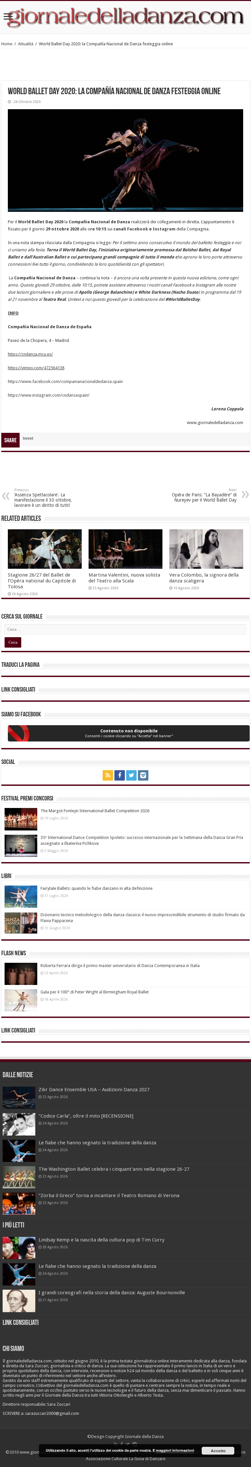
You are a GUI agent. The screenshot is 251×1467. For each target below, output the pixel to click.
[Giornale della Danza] (125, 17)
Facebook (138, 229)
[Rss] (108, 775)
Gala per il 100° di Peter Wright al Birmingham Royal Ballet (95, 992)
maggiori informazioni (175, 1450)
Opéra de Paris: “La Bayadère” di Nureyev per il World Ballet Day (204, 495)
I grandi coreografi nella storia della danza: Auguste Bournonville (112, 1293)
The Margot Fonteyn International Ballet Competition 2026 (95, 810)
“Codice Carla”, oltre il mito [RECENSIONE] (86, 1116)
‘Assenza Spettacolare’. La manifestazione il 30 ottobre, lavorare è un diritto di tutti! (43, 498)
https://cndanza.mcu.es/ (30, 354)
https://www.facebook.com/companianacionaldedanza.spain (65, 381)
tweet (28, 438)
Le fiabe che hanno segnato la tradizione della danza (97, 1143)
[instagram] (143, 775)
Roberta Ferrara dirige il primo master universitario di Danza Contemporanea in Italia (120, 965)
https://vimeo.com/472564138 (36, 367)
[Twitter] (131, 775)
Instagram (164, 229)
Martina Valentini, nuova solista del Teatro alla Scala (124, 578)
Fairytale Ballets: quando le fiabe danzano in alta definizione (97, 888)
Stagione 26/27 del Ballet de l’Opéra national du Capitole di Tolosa (42, 581)
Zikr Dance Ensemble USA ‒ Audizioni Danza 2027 (94, 1090)
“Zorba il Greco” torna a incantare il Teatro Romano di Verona (109, 1195)
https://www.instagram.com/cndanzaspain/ (49, 395)
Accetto (218, 1451)
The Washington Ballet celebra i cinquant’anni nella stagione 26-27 (114, 1169)
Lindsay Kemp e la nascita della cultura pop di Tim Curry (101, 1240)
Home (6, 43)
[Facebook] (119, 775)
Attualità (25, 43)
